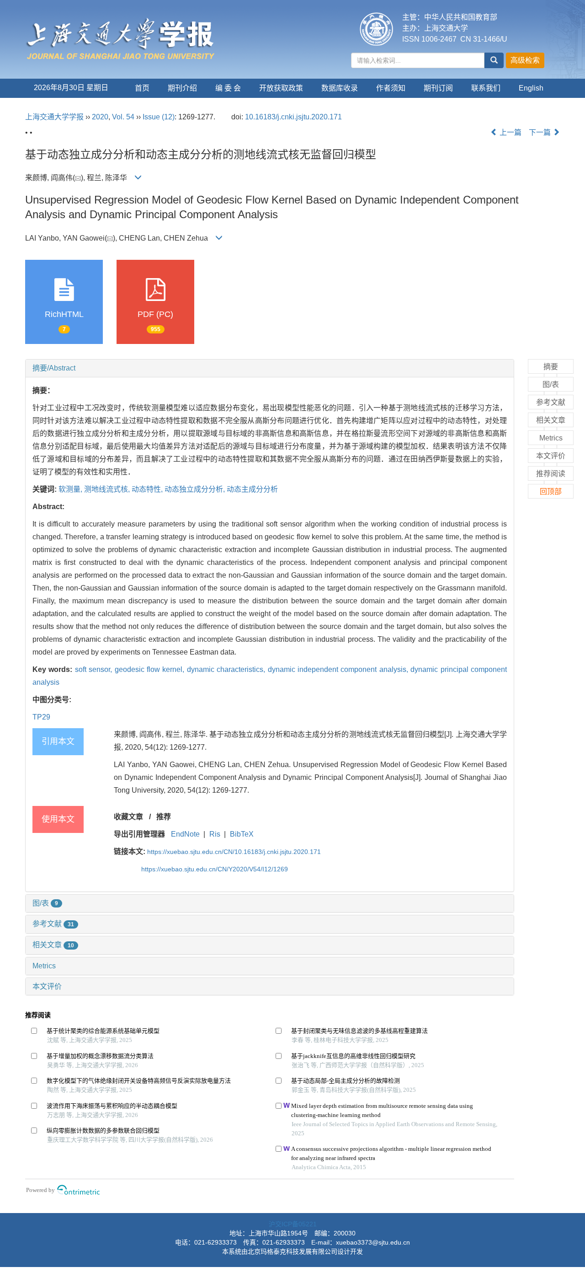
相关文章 (53, 945)
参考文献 (53, 924)
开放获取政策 (281, 88)
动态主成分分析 (252, 489)
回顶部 (551, 491)
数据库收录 (339, 88)
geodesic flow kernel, (151, 669)
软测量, (71, 489)
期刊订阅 (438, 88)
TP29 (41, 717)
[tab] (270, 368)
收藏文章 (128, 817)
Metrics (44, 966)
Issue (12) (159, 117)
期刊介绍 (182, 88)
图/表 (45, 903)
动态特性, (148, 489)
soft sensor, (95, 669)
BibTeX (242, 834)
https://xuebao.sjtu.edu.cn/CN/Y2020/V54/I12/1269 (214, 869)
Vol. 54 (123, 117)
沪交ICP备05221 (293, 1224)
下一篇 (541, 132)
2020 (100, 117)
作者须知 (390, 88)
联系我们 (485, 88)
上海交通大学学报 (54, 117)
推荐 (163, 817)
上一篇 (509, 132)
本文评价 (47, 986)
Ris (214, 834)
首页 (142, 88)
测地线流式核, (108, 489)
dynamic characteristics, (227, 669)
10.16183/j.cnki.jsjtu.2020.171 (293, 117)
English (531, 88)
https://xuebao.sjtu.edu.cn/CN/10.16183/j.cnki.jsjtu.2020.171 (234, 851)
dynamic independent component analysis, (339, 669)
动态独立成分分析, (196, 489)
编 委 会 (228, 88)
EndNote (185, 834)
